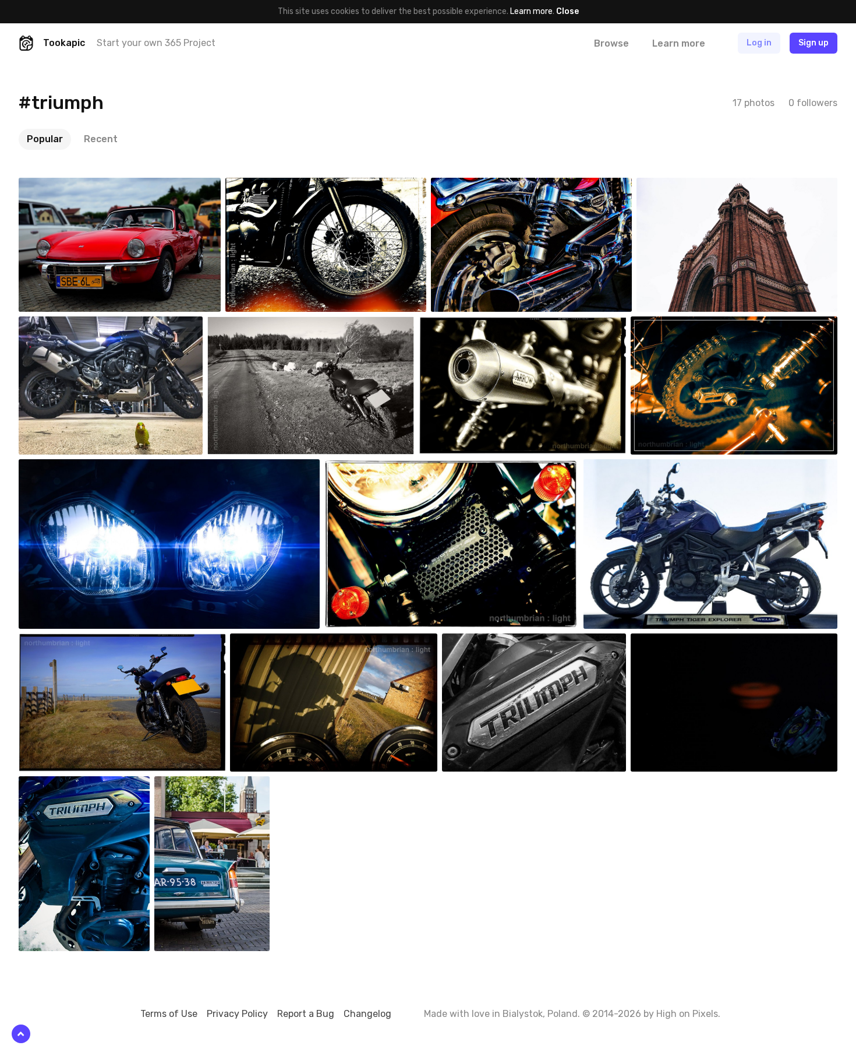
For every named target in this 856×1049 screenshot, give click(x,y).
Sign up (813, 43)
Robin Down (274, 186)
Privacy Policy (237, 1013)
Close (567, 11)
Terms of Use (168, 1013)
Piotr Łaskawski (74, 186)
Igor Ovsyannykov (696, 186)
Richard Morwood (77, 325)
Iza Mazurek (203, 785)
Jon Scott (477, 186)
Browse (611, 43)
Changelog (367, 1013)
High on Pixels (687, 1013)
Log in (759, 43)
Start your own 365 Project (156, 42)
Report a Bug (305, 1013)
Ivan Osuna (678, 642)
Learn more (531, 11)
